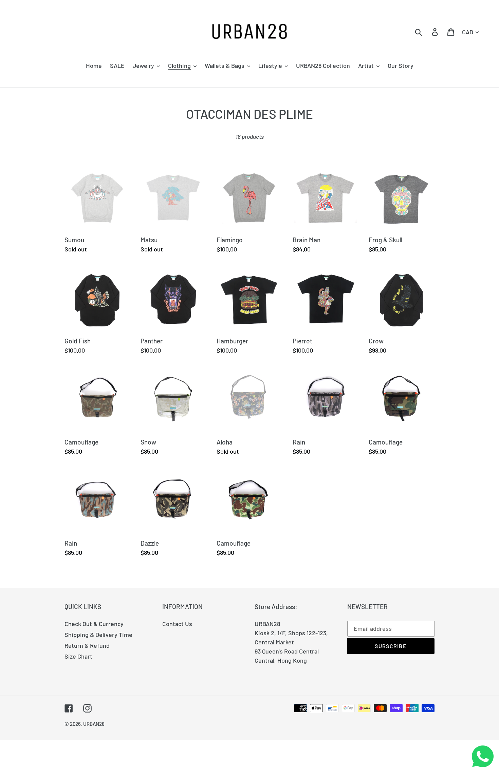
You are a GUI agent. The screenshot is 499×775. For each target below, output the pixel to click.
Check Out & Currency (94, 623)
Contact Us (177, 623)
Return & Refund (87, 645)
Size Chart (78, 656)
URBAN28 (94, 724)
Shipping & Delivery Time (98, 634)
